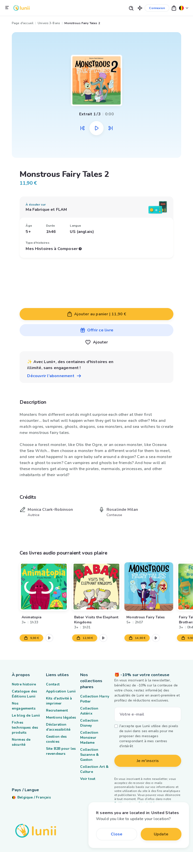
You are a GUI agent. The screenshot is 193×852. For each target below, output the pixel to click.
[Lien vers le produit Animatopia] (44, 586)
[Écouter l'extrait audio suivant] (110, 128)
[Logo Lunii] (21, 8)
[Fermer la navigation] (7, 8)
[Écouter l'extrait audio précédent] (82, 128)
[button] (139, 8)
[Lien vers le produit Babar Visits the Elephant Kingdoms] (96, 586)
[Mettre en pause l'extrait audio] (96, 128)
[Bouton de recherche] (130, 8)
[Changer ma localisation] (183, 8)
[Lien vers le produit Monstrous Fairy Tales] (149, 586)
